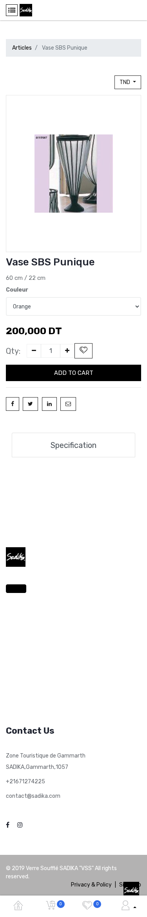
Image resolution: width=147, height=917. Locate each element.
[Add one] (67, 351)
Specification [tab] (73, 445)
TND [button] (125, 82)
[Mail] (68, 404)
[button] (83, 350)
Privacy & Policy (91, 884)
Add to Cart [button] (73, 372)
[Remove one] (34, 351)
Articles (22, 48)
